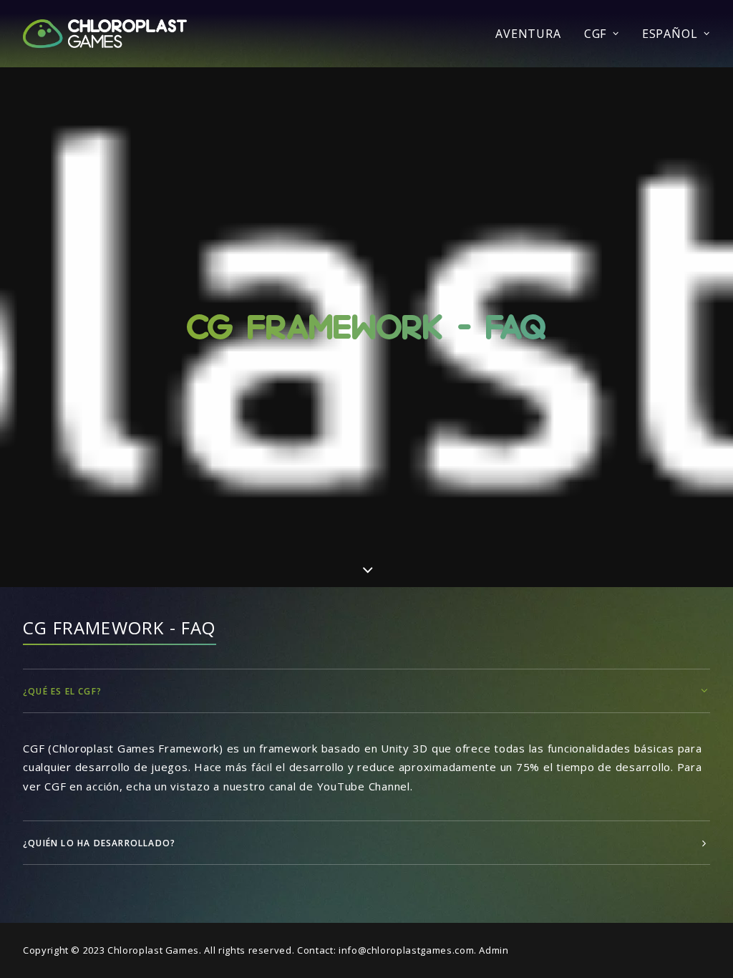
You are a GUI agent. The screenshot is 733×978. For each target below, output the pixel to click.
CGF (595, 34)
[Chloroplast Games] (105, 33)
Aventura (527, 34)
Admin (493, 950)
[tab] (366, 691)
